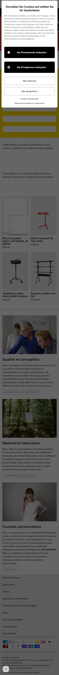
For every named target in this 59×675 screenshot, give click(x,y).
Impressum (39, 103)
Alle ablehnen (29, 80)
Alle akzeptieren (29, 91)
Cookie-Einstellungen (29, 99)
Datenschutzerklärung (24, 103)
